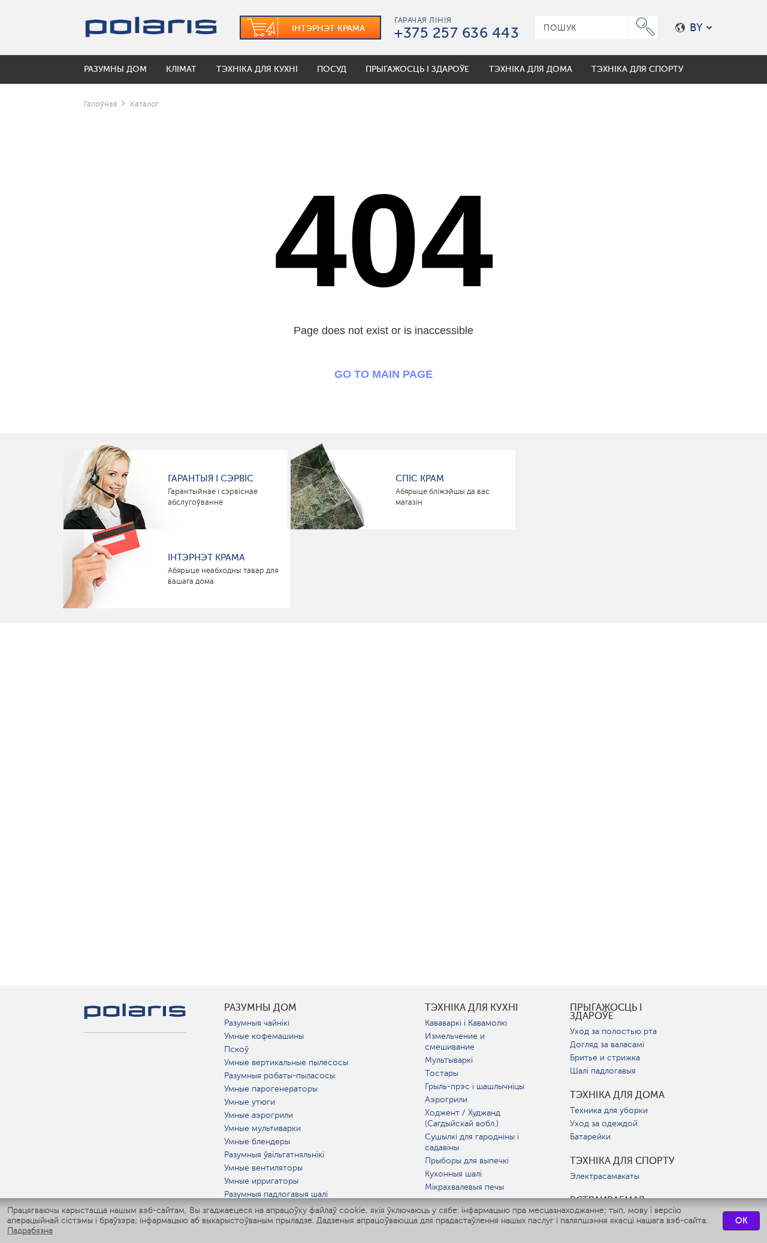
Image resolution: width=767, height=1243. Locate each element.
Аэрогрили (446, 1100)
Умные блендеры (257, 1141)
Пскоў (236, 1049)
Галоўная (100, 104)
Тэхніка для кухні (471, 1008)
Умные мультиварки (262, 1128)
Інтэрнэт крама (206, 557)
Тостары (441, 1073)
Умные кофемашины (264, 1036)
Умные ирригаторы (261, 1181)
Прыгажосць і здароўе (606, 1012)
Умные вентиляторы (263, 1168)
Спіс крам (419, 478)
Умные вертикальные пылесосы (286, 1062)
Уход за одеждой (604, 1123)
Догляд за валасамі (607, 1044)
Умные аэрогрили (258, 1115)
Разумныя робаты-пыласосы (279, 1076)
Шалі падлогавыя (603, 1071)
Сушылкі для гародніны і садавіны (472, 1142)
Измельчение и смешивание (455, 1041)
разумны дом (260, 1008)
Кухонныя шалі (453, 1174)
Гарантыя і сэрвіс (210, 478)
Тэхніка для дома (617, 1095)
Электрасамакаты (604, 1176)
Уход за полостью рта (613, 1031)
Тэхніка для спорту (622, 1161)
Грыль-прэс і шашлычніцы (474, 1086)
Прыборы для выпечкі (467, 1161)
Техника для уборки (609, 1110)
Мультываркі (449, 1060)
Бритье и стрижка (605, 1058)
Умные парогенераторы (271, 1089)
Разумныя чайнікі (256, 1023)
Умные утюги (249, 1102)
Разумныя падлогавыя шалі (276, 1194)
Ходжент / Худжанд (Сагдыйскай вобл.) (462, 1118)
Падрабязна (30, 1231)
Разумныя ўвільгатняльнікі (274, 1155)
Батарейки (590, 1137)
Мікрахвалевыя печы (464, 1187)
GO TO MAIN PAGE (383, 374)
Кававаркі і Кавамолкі (466, 1023)
